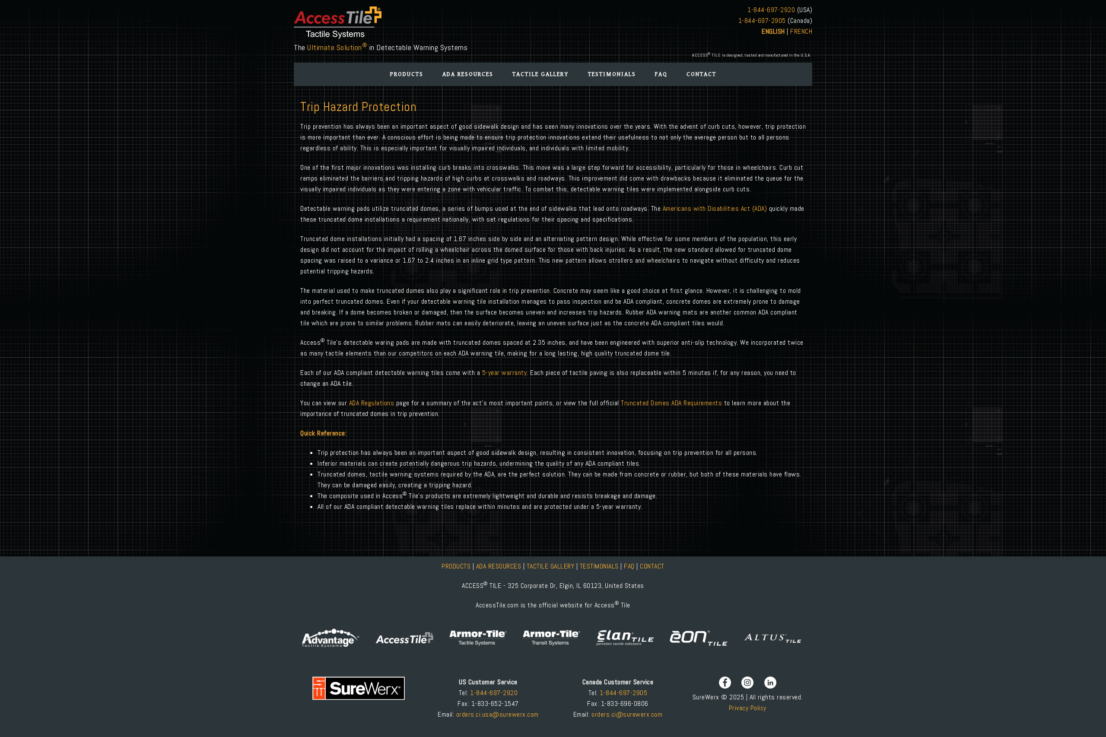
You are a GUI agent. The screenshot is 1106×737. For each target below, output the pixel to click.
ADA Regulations (372, 402)
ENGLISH (773, 31)
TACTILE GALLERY (551, 566)
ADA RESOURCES (498, 566)
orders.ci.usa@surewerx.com (496, 714)
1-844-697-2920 (771, 9)
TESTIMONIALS (599, 566)
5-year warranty (504, 372)
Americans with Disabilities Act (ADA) (715, 208)
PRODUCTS (457, 566)
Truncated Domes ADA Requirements (671, 402)
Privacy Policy (747, 707)
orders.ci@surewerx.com (626, 714)
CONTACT (652, 566)
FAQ (629, 566)
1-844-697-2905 (762, 20)
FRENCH (801, 31)
